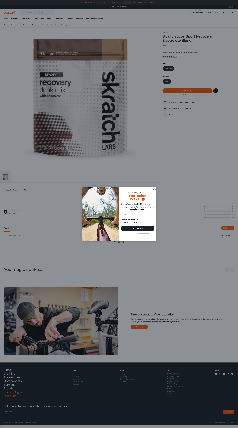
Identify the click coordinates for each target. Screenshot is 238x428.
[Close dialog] (153, 189)
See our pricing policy (143, 233)
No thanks (137, 236)
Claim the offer (138, 228)
